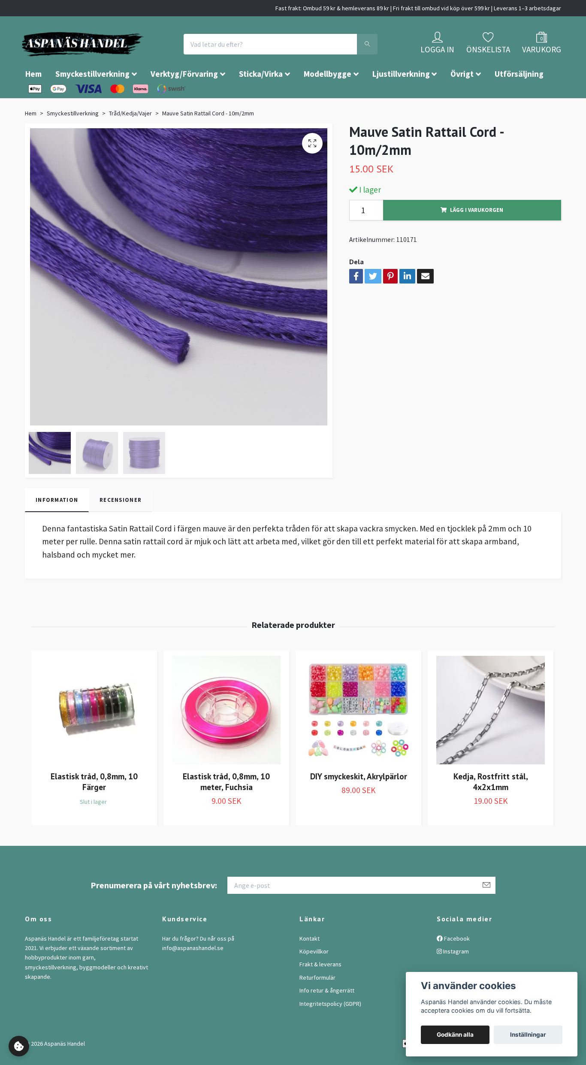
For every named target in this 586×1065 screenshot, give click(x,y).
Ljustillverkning (401, 99)
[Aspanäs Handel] (132, 57)
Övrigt (462, 99)
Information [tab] (57, 525)
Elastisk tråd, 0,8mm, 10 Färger (94, 807)
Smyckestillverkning (92, 99)
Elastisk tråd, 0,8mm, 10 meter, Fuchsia (226, 807)
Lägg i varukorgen (476, 235)
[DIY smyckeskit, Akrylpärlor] (358, 736)
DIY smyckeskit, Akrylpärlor (358, 801)
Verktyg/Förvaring (184, 99)
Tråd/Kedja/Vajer (130, 139)
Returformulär (317, 1003)
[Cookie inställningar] (19, 1046)
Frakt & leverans (320, 990)
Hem (33, 99)
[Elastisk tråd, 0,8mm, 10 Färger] (94, 736)
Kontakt (309, 964)
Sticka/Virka (261, 99)
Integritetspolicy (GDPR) (330, 1029)
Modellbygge (327, 99)
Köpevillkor (314, 977)
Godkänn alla (455, 1034)
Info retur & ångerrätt (326, 1016)
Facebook (456, 964)
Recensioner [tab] (121, 525)
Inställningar (528, 1034)
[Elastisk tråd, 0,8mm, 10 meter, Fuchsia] (226, 736)
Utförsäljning (519, 99)
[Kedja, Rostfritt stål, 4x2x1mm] (490, 736)
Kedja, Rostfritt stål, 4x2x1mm (490, 807)
